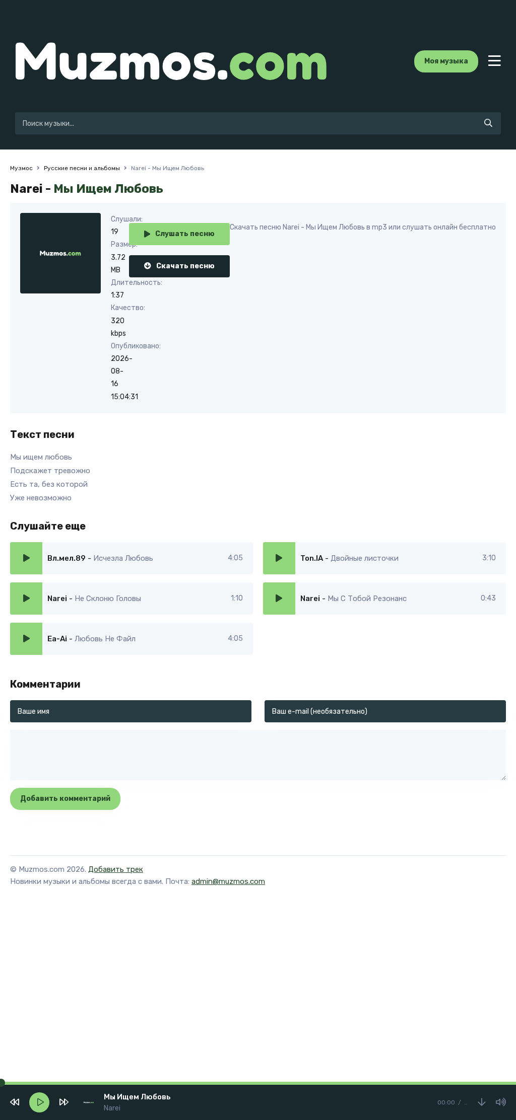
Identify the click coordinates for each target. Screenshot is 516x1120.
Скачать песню (185, 266)
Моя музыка (446, 61)
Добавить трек (115, 869)
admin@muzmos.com (228, 881)
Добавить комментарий (65, 798)
